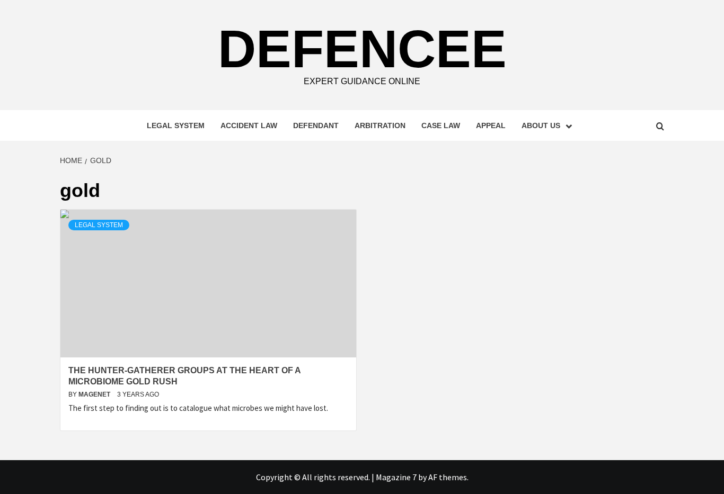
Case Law (440, 125)
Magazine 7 (396, 477)
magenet (95, 394)
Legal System (176, 125)
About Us (541, 125)
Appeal (491, 125)
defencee (362, 48)
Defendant (316, 125)
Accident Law (248, 125)
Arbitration (380, 125)
